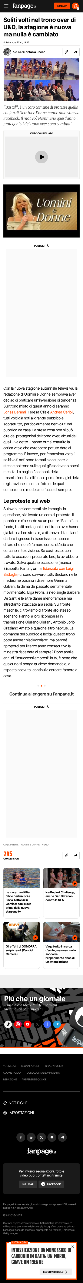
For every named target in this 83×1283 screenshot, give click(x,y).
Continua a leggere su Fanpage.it (41, 694)
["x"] (37, 1024)
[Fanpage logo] (24, 6)
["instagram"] (18, 1024)
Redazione (10, 1079)
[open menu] (5, 6)
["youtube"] (27, 1024)
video (45, 845)
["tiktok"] (8, 1024)
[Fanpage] (41, 1151)
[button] (76, 52)
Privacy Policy (53, 1065)
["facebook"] (47, 1024)
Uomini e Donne (30, 845)
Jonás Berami (14, 412)
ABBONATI (62, 6)
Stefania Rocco (34, 52)
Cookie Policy (12, 1072)
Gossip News (11, 845)
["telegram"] (57, 1024)
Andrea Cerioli (61, 412)
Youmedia (9, 1065)
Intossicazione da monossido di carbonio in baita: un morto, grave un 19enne (41, 1256)
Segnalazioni (30, 1065)
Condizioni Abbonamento (43, 1072)
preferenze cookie (34, 1079)
